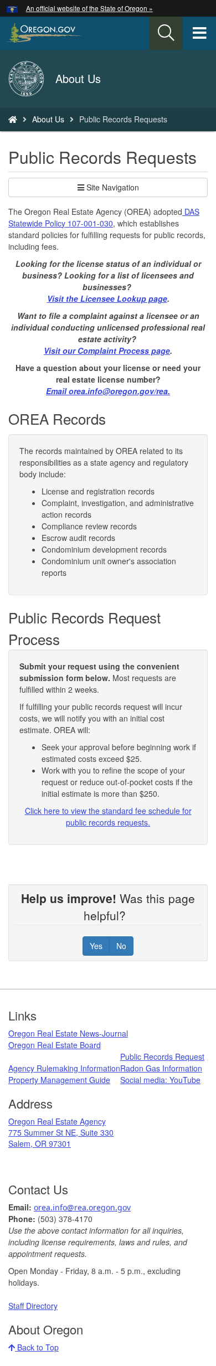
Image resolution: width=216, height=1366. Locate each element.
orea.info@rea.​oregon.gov (82, 1207)
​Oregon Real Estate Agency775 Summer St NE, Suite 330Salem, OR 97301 (61, 1132)
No (121, 945)
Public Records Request (162, 1056)
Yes (96, 945)
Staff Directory (33, 1305)
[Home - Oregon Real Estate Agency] (12, 119)
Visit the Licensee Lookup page (107, 298)
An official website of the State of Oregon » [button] (89, 8)
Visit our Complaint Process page (107, 350)
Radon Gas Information (161, 1068)
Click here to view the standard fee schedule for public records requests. (108, 816)
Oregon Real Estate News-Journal (68, 1033)
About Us (48, 119)
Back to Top (37, 1347)
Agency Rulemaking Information (64, 1068)
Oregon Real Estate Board (54, 1044)
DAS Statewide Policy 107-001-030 (103, 217)
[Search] (166, 33)
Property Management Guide (59, 1079)
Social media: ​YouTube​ (160, 1079)
